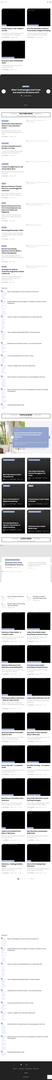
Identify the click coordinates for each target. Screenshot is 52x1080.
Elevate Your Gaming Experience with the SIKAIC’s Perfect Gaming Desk (12, 251)
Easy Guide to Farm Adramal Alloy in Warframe (37, 734)
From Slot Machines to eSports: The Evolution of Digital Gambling (38, 30)
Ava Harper (5, 136)
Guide (3, 183)
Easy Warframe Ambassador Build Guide (37, 832)
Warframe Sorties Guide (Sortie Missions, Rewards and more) (14, 564)
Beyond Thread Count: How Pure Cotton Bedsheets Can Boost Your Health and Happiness (11, 209)
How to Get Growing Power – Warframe (37, 865)
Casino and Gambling (33, 25)
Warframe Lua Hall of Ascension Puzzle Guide (39, 597)
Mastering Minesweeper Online (12, 230)
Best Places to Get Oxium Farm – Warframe (13, 799)
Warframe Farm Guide (33, 762)
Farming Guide (31, 729)
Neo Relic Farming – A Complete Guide (38, 766)
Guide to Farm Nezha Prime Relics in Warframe (11, 832)
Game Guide (25, 86)
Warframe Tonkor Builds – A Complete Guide (11, 633)
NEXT (32, 878)
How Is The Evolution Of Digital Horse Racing (11, 500)
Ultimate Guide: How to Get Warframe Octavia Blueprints (12, 666)
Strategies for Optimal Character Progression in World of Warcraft (13, 272)
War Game (26, 1076)
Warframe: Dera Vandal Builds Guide (12, 62)
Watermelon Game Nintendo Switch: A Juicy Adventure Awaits (12, 126)
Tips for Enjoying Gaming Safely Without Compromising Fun (23, 332)
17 (29, 878)
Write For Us (36, 1068)
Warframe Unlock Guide (8, 762)
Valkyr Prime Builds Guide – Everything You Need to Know (37, 633)
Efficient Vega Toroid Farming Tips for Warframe (16, 604)
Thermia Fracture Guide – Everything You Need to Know (37, 666)
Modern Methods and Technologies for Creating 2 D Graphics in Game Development (26, 302)
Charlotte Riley (6, 37)
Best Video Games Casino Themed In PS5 (12, 476)
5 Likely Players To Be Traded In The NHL (13, 30)
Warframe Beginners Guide (12, 559)
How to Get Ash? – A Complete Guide (12, 766)
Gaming (4, 25)
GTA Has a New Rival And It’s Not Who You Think (11, 147)
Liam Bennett (6, 69)
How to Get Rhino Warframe (15, 596)
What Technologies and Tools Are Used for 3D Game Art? (26, 91)
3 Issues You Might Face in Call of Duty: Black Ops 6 (12, 168)
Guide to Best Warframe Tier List (38, 698)
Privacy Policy (28, 1068)
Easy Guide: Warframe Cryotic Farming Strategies (37, 799)
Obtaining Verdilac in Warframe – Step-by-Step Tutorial (13, 699)
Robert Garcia (31, 37)
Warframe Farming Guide (34, 795)
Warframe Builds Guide (8, 57)
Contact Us (21, 1068)
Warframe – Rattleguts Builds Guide (12, 865)
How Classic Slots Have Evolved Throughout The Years (36, 473)
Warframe (4, 694)
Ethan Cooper (27, 95)
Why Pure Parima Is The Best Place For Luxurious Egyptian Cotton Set (12, 188)
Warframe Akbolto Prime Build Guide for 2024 (12, 734)
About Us (15, 1068)
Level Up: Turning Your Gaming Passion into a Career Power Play (24, 317)
